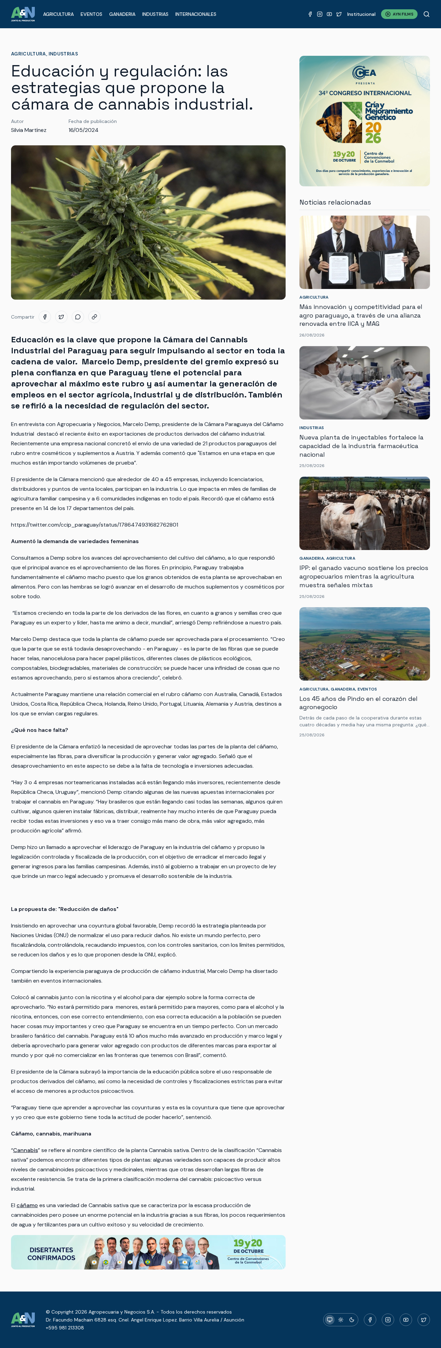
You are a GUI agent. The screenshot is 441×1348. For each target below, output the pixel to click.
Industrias (155, 14)
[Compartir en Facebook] (45, 317)
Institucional (361, 14)
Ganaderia (122, 14)
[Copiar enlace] (94, 317)
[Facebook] (310, 14)
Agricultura (58, 14)
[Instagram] (319, 14)
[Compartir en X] (61, 317)
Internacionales (195, 14)
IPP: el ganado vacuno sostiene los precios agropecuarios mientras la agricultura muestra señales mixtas (363, 576)
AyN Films (403, 14)
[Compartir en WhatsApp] (78, 317)
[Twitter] (339, 14)
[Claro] (341, 1320)
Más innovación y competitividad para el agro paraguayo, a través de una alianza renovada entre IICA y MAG (360, 315)
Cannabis (25, 1150)
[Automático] (330, 1320)
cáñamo (27, 1205)
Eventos (91, 14)
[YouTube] (329, 14)
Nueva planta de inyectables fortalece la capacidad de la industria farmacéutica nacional (361, 445)
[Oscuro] (352, 1320)
